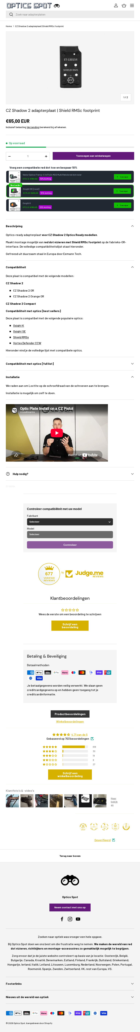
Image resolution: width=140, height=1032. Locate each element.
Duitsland (105, 960)
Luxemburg (72, 964)
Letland (45, 964)
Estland (69, 960)
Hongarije (13, 964)
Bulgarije (17, 960)
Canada (29, 960)
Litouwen (57, 964)
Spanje (46, 969)
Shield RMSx (21, 337)
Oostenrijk (111, 955)
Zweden (57, 969)
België (123, 955)
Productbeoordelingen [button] (70, 714)
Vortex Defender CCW (27, 343)
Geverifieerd (102, 840)
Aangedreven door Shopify (39, 1023)
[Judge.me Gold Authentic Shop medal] (94, 826)
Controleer (70, 544)
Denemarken (54, 960)
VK (83, 969)
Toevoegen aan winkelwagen (93, 155)
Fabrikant (32, 515)
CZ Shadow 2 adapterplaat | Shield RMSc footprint (39, 26)
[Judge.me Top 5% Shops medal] (126, 826)
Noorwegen (103, 964)
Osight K (27, 203)
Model (30, 528)
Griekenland (120, 960)
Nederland (87, 964)
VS (110, 969)
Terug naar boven (70, 855)
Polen (115, 964)
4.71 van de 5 (79, 734)
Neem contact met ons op (70, 907)
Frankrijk (92, 960)
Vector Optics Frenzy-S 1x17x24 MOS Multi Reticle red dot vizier (52, 174)
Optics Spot (19, 1023)
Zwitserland (72, 969)
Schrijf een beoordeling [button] (70, 625)
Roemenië (34, 969)
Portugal (126, 964)
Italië (35, 964)
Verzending (33, 127)
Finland (80, 960)
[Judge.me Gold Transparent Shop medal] (104, 826)
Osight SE (19, 331)
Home (9, 26)
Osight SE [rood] (31, 189)
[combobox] (70, 14)
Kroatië (40, 960)
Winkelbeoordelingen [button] (70, 721)
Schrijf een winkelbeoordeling (70, 774)
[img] (70, 735)
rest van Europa (96, 969)
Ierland (25, 964)
